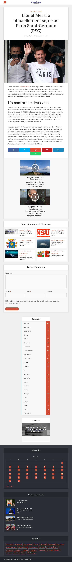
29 (62, 477)
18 (27, 474)
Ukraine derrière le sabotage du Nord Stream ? (57, 243)
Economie (28, 240)
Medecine (10, 550)
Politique (28, 230)
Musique (25, 550)
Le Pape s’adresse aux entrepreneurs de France (26, 243)
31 (18, 481)
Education (61, 544)
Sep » (11, 486)
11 (27, 470)
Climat (36, 544)
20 (44, 474)
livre (56, 547)
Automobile (28, 544)
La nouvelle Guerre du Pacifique (26, 258)
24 (18, 477)
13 (44, 470)
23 (10, 477)
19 (36, 474)
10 (18, 470)
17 (18, 474)
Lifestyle (49, 547)
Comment (8, 273)
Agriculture (18, 544)
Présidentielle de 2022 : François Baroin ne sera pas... (25, 511)
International (60, 240)
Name (8, 292)
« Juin (7, 486)
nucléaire (42, 550)
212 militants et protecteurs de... (22, 501)
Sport (40, 11)
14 (53, 470)
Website (49, 292)
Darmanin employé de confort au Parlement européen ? (26, 233)
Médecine (34, 550)
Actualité (33, 11)
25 (27, 477)
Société (17, 553)
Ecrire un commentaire (41, 36)
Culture (43, 544)
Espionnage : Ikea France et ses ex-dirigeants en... (25, 518)
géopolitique (60, 251)
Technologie (60, 230)
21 (53, 474)
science (9, 553)
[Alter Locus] (36, 2)
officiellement (24, 87)
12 (36, 470)
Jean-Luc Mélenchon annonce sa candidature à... (25, 527)
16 (10, 474)
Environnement (11, 547)
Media (18, 550)
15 (62, 470)
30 (10, 481)
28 (53, 477)
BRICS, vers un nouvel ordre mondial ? (57, 256)
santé (57, 550)
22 (62, 474)
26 (36, 477)
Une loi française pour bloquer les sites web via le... (57, 233)
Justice (42, 547)
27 (44, 477)
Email (28, 292)
